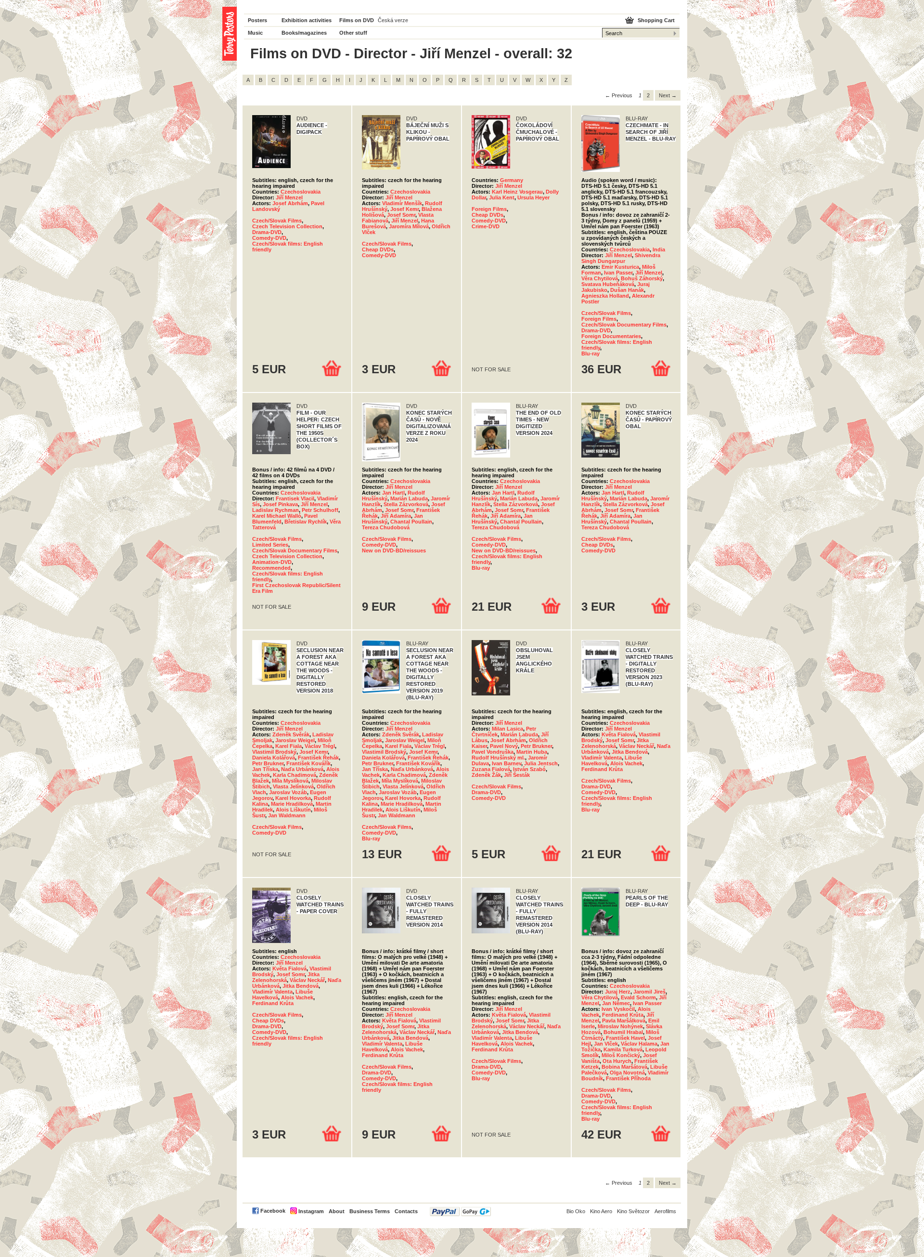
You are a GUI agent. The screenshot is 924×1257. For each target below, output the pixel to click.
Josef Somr (401, 215)
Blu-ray (590, 353)
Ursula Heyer (533, 197)
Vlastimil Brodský (274, 752)
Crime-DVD (486, 226)
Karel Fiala (288, 746)
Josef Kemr (404, 209)
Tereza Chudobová (386, 527)
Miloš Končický (621, 1055)
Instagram (311, 1211)
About (337, 1211)
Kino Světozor (633, 1211)
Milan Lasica (507, 729)
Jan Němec (616, 1003)
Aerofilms (665, 1211)
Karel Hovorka (293, 798)
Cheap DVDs (378, 249)
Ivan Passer (618, 272)
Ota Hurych (617, 1061)
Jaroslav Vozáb (288, 792)
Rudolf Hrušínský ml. (498, 757)
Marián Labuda (409, 498)
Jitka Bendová (630, 752)
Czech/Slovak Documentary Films (624, 324)
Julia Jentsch (541, 763)
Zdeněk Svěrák (290, 734)
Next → (668, 95)
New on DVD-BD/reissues (394, 550)
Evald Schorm (638, 997)
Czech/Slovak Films (277, 220)
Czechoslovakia (301, 192)
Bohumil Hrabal (623, 1032)
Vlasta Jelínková (293, 786)
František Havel (625, 1038)
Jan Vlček (606, 1044)
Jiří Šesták (517, 775)
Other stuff (353, 33)
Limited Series (270, 545)
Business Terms (369, 1211)
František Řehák (318, 757)
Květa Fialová (619, 734)
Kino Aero (601, 1211)
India (659, 249)
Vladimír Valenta (601, 757)
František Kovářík (308, 763)
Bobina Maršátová (624, 1067)
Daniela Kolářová (273, 757)
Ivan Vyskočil (618, 1009)
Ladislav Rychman (275, 510)
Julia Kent (501, 197)
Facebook (272, 1211)
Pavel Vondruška (492, 752)
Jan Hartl (393, 493)
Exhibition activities (307, 20)
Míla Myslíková (290, 781)
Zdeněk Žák (486, 775)
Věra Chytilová (599, 278)
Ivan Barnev (506, 763)
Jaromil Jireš (649, 992)
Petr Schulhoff (320, 510)
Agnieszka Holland (605, 296)
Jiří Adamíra (396, 516)
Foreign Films (489, 209)
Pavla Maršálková (623, 1020)
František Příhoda (628, 1078)
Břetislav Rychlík (305, 521)
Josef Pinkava (280, 504)
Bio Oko (575, 1211)
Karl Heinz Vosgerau (517, 192)
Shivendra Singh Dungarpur (620, 258)
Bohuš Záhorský (642, 278)
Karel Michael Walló (276, 516)
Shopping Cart (656, 20)
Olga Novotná (627, 1072)
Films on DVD (356, 20)
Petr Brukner (267, 763)
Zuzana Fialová (491, 769)
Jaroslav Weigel (295, 740)
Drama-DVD (267, 232)
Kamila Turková (622, 1049)
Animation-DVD (272, 562)
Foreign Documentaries (611, 336)
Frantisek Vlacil (295, 498)
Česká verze (393, 20)
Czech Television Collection (287, 226)
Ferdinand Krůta (602, 769)
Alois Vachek (626, 763)
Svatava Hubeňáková (607, 284)
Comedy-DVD (269, 238)
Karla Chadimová (294, 775)
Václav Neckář (636, 746)
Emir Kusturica (620, 267)
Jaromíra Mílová (409, 226)
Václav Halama (639, 1044)
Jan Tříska (265, 769)
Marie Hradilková (292, 804)
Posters (257, 20)
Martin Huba (531, 752)
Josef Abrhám (290, 203)
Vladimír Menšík (402, 203)
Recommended (271, 568)
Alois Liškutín (293, 809)
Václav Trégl (320, 746)
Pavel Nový (504, 746)
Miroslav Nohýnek (620, 1026)
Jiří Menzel (289, 197)
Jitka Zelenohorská (615, 743)
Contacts (406, 1211)
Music (255, 33)
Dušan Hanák (627, 290)
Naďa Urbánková (302, 769)
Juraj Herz (617, 992)
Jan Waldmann (287, 815)
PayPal (460, 1211)
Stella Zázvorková (406, 504)
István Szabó (529, 769)
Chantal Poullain (411, 521)
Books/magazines (304, 33)
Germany (511, 180)
